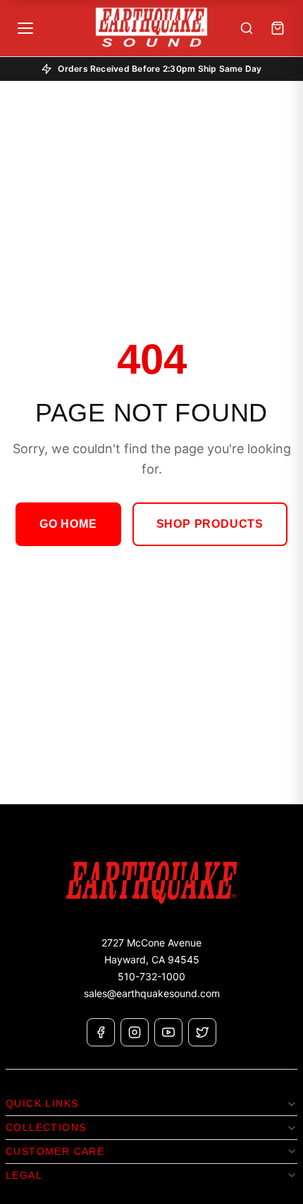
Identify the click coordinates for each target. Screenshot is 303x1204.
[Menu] (25, 28)
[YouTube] (168, 1032)
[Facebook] (101, 1032)
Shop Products (210, 524)
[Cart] (278, 28)
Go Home (68, 524)
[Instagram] (134, 1032)
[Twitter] (202, 1032)
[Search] (247, 28)
